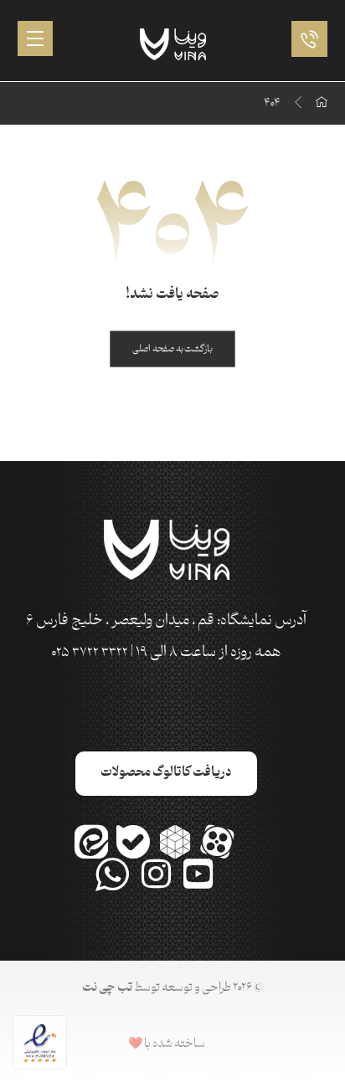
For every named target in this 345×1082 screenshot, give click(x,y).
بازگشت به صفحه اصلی (172, 348)
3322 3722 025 (89, 653)
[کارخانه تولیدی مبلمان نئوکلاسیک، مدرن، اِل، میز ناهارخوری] (173, 44)
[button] (35, 38)
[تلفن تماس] (305, 38)
